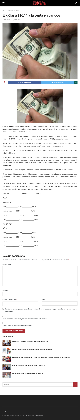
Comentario (7, 264)
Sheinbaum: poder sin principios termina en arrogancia (30, 341)
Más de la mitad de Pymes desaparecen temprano (28, 373)
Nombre (5, 290)
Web (43, 300)
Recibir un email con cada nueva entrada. (17, 325)
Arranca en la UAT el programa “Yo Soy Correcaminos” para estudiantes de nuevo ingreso (41, 357)
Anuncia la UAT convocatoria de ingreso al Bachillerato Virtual (32, 349)
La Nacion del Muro (13, 10)
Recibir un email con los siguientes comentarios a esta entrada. (25, 319)
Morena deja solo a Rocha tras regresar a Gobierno (28, 365)
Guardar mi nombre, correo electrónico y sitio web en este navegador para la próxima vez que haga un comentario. (41, 310)
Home (4, 10)
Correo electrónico (9, 300)
